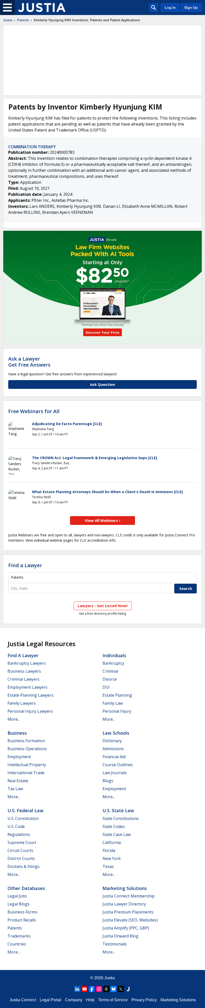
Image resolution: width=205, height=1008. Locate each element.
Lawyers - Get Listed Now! (103, 605)
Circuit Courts (20, 850)
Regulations (19, 834)
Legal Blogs (19, 904)
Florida (108, 850)
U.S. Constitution (23, 818)
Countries (17, 944)
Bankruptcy (113, 663)
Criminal (110, 671)
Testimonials (114, 944)
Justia (7, 20)
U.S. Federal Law (26, 810)
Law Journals (114, 772)
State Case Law (116, 834)
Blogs (107, 780)
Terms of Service (113, 1000)
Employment (19, 756)
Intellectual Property (27, 764)
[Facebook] (92, 989)
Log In (170, 8)
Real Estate (18, 780)
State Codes (113, 826)
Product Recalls (22, 920)
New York (111, 858)
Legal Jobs (17, 896)
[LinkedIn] (77, 989)
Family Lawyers (22, 703)
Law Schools (115, 733)
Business (17, 733)
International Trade (26, 772)
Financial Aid (114, 756)
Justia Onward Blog (120, 936)
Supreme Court (22, 842)
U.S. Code (16, 826)
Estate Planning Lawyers (31, 695)
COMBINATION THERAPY (32, 147)
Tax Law (15, 788)
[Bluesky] (113, 989)
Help (90, 1000)
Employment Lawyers (28, 687)
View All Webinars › (102, 520)
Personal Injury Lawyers (30, 711)
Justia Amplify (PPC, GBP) (125, 928)
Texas (108, 866)
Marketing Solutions (124, 888)
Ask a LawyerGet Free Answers (29, 361)
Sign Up (191, 8)
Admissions (113, 748)
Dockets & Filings (24, 866)
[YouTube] (85, 989)
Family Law (112, 703)
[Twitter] (121, 989)
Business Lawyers (24, 671)
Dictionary (112, 740)
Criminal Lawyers (24, 679)
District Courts (21, 858)
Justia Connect (23, 1000)
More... (14, 719)
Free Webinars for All (34, 411)
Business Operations (27, 748)
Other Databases (26, 888)
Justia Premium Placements (128, 912)
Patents (23, 20)
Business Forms (22, 912)
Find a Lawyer (25, 565)
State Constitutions (120, 818)
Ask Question (102, 384)
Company (73, 1000)
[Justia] (42, 7)
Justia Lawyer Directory (124, 904)
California (111, 842)
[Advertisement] (102, 60)
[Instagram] (99, 989)
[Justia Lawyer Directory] (128, 989)
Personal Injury (116, 711)
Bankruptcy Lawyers (27, 663)
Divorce (109, 679)
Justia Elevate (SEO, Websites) (130, 920)
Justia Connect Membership (128, 896)
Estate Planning (117, 695)
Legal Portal (50, 1000)
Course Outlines (117, 764)
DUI (106, 687)
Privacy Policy (144, 1000)
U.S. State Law (118, 810)
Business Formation (26, 740)
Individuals (114, 655)
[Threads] (106, 989)
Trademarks (19, 936)
